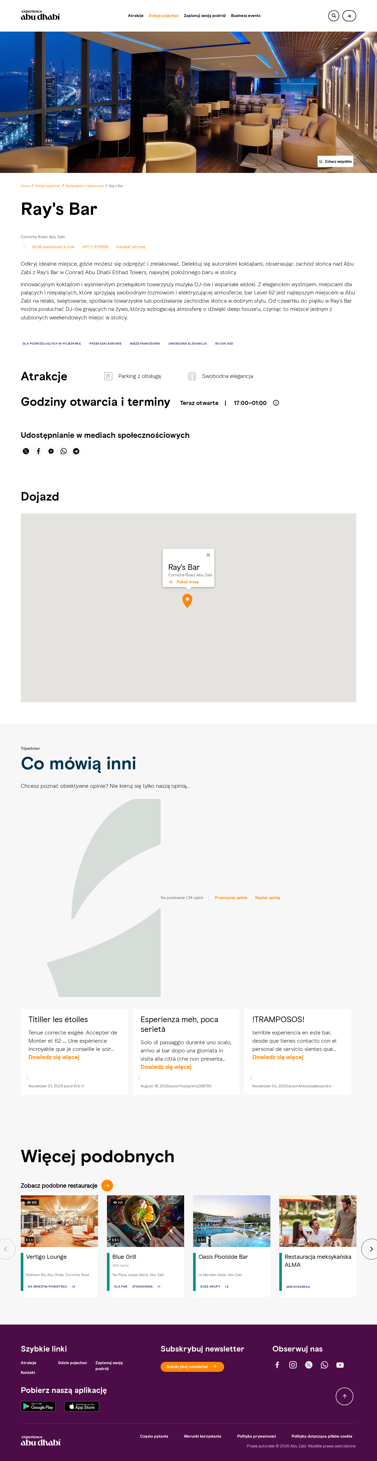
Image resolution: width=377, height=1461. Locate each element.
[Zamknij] (208, 555)
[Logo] (40, 15)
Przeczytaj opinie (231, 897)
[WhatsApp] (324, 1365)
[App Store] (81, 1406)
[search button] (333, 15)
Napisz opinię (267, 897)
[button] (349, 15)
